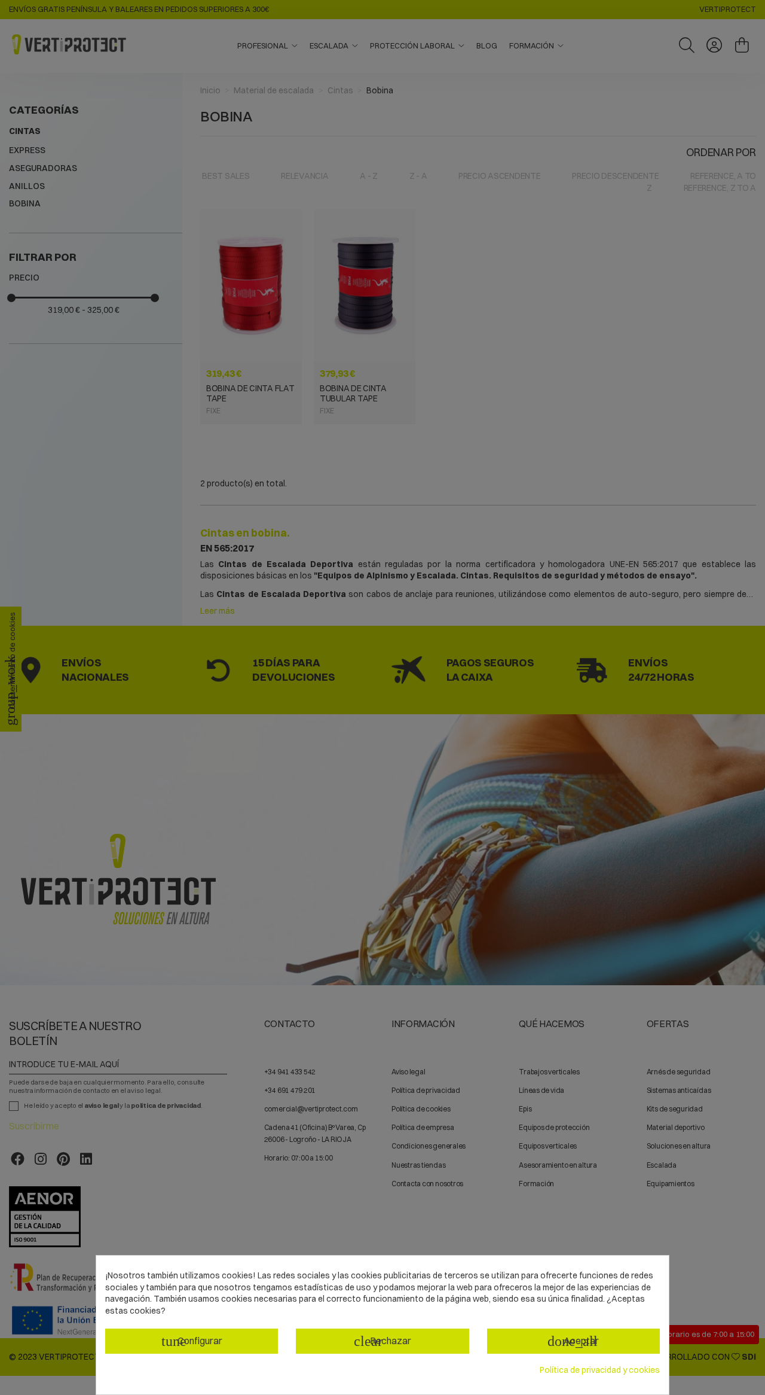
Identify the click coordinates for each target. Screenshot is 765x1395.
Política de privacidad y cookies (600, 1369)
